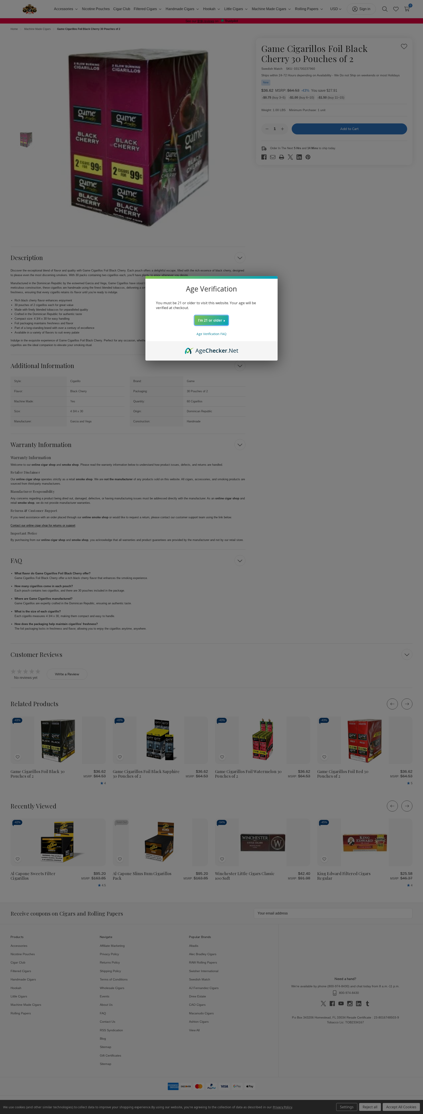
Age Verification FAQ (211, 334)
